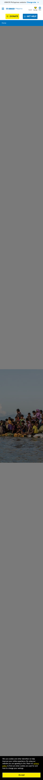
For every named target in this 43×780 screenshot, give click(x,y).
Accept (22, 775)
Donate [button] (35, 9)
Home (4, 23)
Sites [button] (40, 10)
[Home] (14, 9)
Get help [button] (31, 16)
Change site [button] (31, 2)
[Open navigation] (3, 9)
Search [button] (30, 10)
